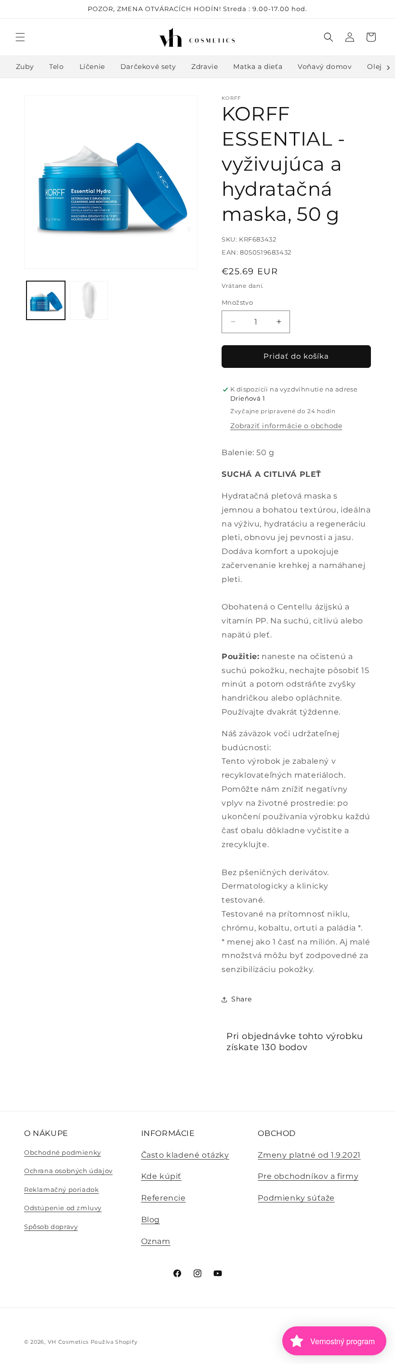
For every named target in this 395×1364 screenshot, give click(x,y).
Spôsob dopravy (51, 1226)
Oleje (376, 66)
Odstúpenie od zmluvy (63, 1208)
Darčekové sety (148, 66)
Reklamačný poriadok (61, 1189)
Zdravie (204, 66)
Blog (150, 1219)
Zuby (25, 66)
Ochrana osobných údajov (68, 1171)
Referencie (163, 1197)
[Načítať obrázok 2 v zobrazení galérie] (89, 300)
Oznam (156, 1241)
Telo (56, 66)
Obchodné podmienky (62, 1152)
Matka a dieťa (257, 66)
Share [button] (241, 999)
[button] (20, 37)
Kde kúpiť (161, 1176)
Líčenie (92, 66)
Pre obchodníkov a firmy (308, 1176)
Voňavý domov (325, 66)
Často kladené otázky (185, 1155)
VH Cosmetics (68, 1341)
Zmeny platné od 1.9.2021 (309, 1155)
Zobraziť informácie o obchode (286, 425)
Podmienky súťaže (296, 1197)
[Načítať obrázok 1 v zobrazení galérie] (45, 300)
